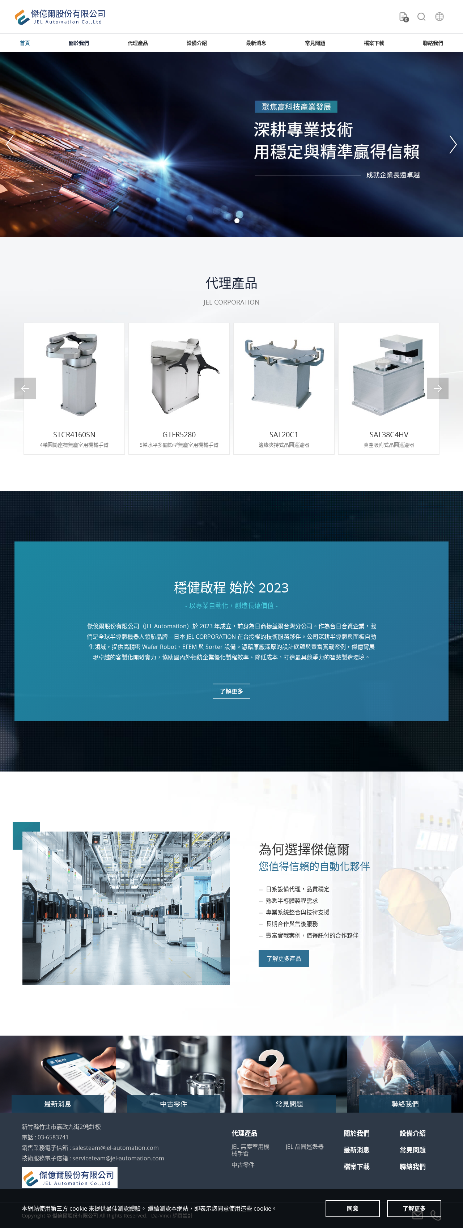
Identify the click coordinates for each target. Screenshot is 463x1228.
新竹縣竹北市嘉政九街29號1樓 (61, 1127)
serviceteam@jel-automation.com (118, 1158)
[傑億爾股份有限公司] (59, 17)
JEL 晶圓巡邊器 (305, 1146)
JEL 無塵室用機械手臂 (250, 1150)
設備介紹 (197, 42)
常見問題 (315, 42)
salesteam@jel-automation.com (115, 1148)
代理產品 (138, 42)
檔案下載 (374, 42)
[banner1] (231, 144)
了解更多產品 (284, 959)
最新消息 (256, 42)
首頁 (25, 42)
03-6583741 (53, 1137)
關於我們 (79, 42)
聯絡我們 (433, 42)
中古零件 (243, 1164)
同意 (352, 1208)
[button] (11, 144)
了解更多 (231, 691)
